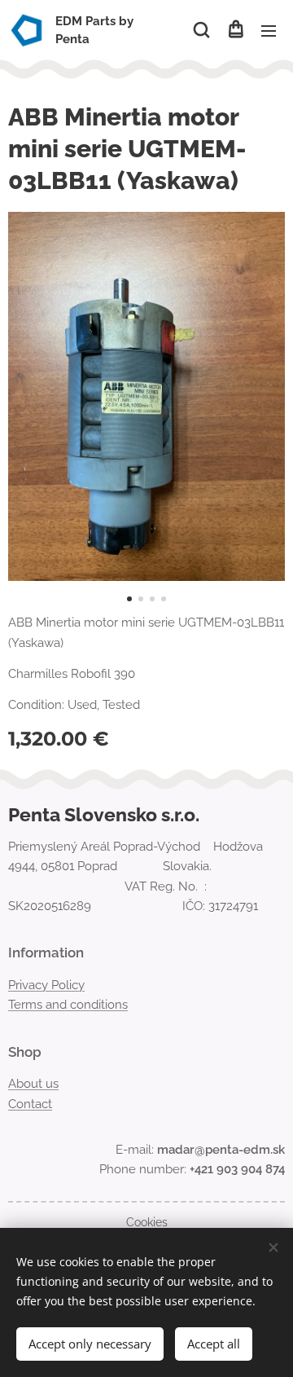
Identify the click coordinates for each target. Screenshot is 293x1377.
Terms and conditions (68, 1004)
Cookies (147, 1222)
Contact (30, 1104)
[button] (201, 30)
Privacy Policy (46, 985)
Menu (268, 30)
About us (33, 1083)
